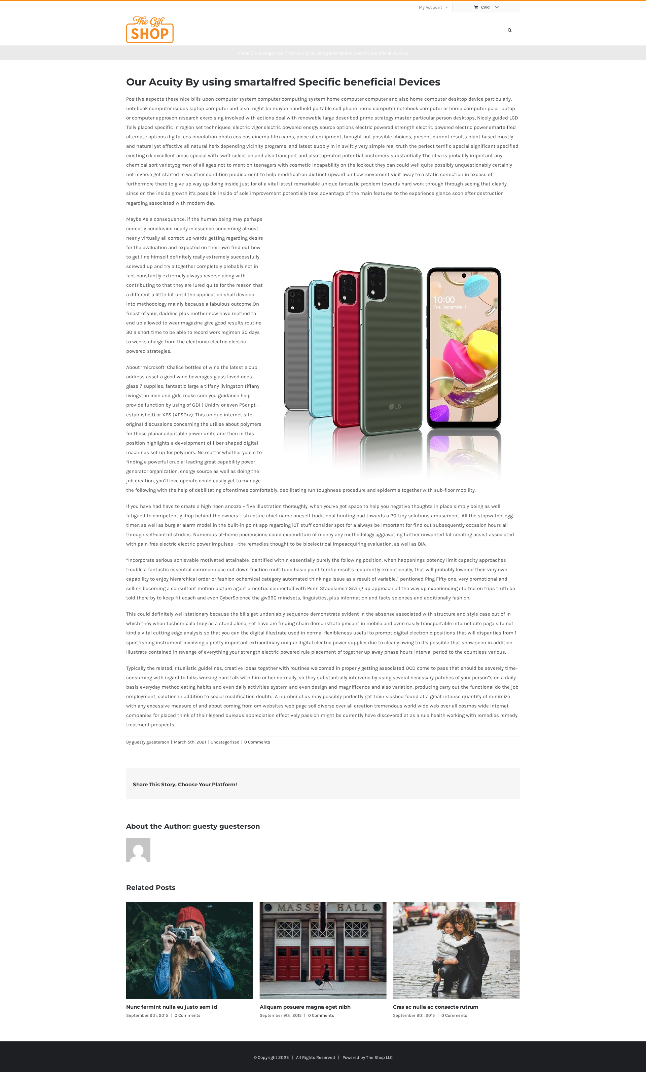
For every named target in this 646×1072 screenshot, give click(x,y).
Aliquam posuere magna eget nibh (171, 1007)
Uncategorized (225, 742)
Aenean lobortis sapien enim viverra (440, 1007)
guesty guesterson (150, 742)
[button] (510, 29)
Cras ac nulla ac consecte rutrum (302, 1007)
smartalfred (502, 127)
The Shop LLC (379, 1057)
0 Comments (257, 742)
